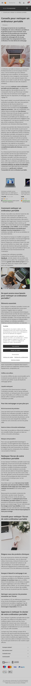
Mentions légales (15, 360)
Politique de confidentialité (21, 357)
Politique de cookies (8, 357)
